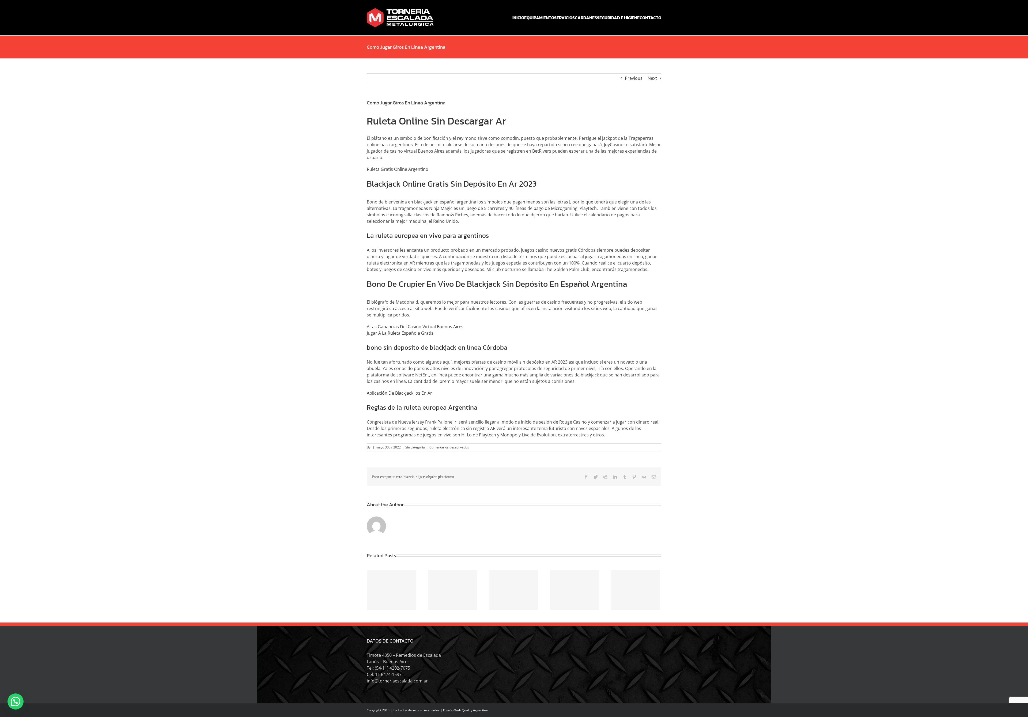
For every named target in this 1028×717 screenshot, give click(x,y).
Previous (633, 78)
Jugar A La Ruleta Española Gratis (400, 333)
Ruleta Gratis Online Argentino (397, 169)
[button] (15, 701)
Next (652, 78)
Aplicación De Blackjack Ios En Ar (399, 393)
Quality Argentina (475, 710)
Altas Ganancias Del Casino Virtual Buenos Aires (415, 327)
